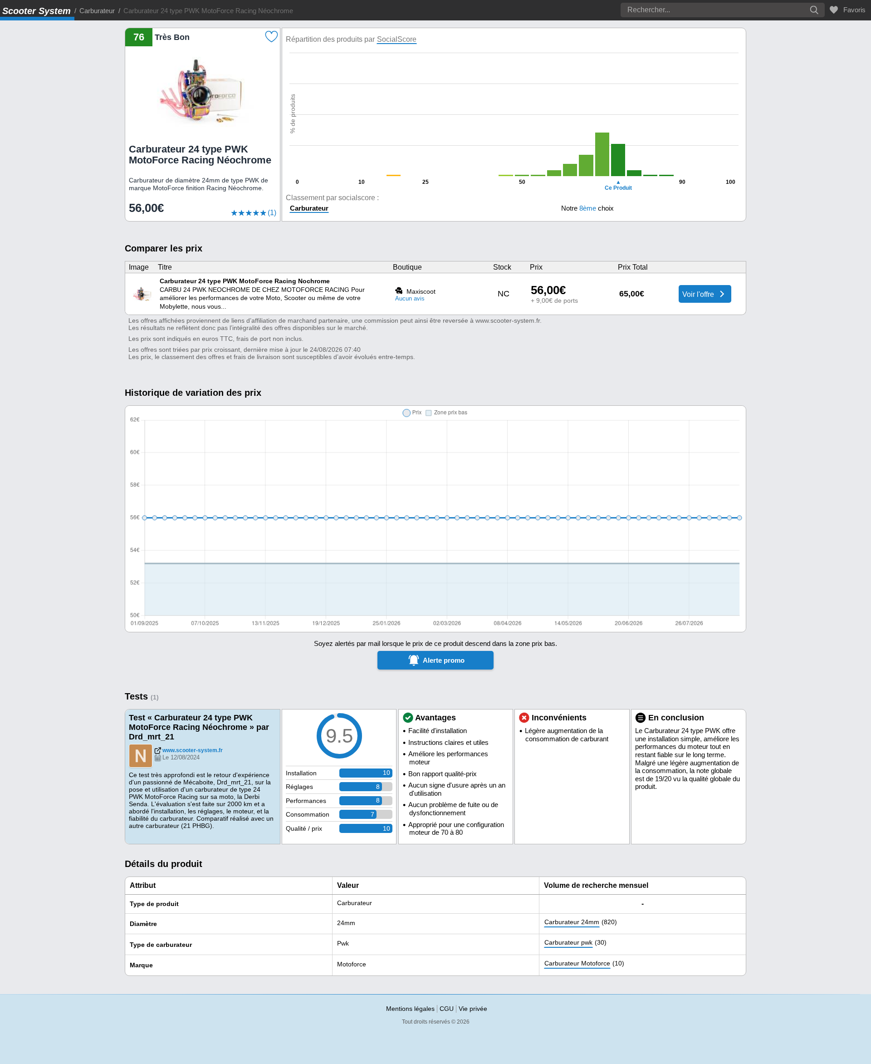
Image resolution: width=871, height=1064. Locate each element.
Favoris (853, 10)
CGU (447, 1008)
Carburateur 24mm (571, 922)
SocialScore (396, 39)
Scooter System (36, 11)
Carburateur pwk (568, 942)
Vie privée (473, 1008)
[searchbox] (696, 10)
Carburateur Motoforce (577, 963)
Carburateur (97, 11)
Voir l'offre (699, 294)
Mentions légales (410, 1008)
